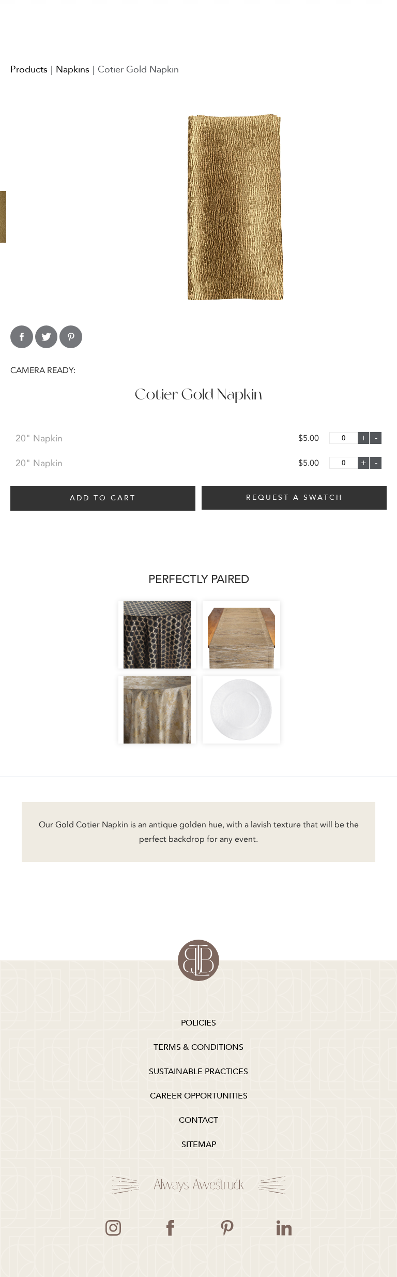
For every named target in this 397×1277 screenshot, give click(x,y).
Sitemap (198, 1144)
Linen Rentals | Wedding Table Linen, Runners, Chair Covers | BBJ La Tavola (198, 960)
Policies (198, 1023)
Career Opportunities (199, 1096)
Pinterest (227, 1228)
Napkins (72, 69)
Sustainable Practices (198, 1071)
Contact (198, 1120)
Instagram (113, 1228)
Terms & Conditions (198, 1047)
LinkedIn (284, 1228)
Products (29, 69)
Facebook (170, 1228)
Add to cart (103, 498)
